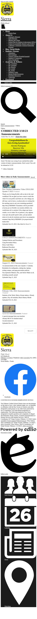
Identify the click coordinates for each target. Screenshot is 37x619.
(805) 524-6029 (5, 424)
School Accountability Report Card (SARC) (21, 44)
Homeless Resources (14, 76)
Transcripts (11, 77)
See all (33, 177)
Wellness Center (13, 72)
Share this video (21, 137)
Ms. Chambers (12, 63)
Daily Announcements (7, 126)
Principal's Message (14, 37)
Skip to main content (7, 1)
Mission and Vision (14, 40)
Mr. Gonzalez (12, 65)
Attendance (11, 53)
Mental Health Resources (15, 74)
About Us (28, 224)
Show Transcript (8, 169)
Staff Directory (12, 38)
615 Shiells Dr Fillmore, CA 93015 (7, 357)
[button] (8, 31)
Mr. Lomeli (11, 69)
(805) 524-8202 (25, 358)
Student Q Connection (15, 58)
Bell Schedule (12, 55)
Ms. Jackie (11, 70)
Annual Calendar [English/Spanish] (19, 56)
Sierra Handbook (13, 60)
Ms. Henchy (12, 67)
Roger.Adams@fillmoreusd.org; (16, 421)
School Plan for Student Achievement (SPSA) (22, 42)
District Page (12, 33)
